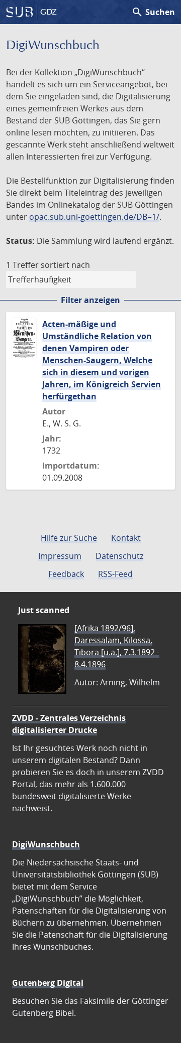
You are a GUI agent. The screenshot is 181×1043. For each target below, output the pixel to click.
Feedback (66, 573)
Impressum (59, 555)
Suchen (153, 12)
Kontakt (126, 537)
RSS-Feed (115, 573)
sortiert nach (65, 264)
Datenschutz (119, 555)
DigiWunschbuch (46, 844)
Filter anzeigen (90, 300)
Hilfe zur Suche (69, 537)
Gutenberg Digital (47, 982)
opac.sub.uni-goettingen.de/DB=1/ (94, 216)
